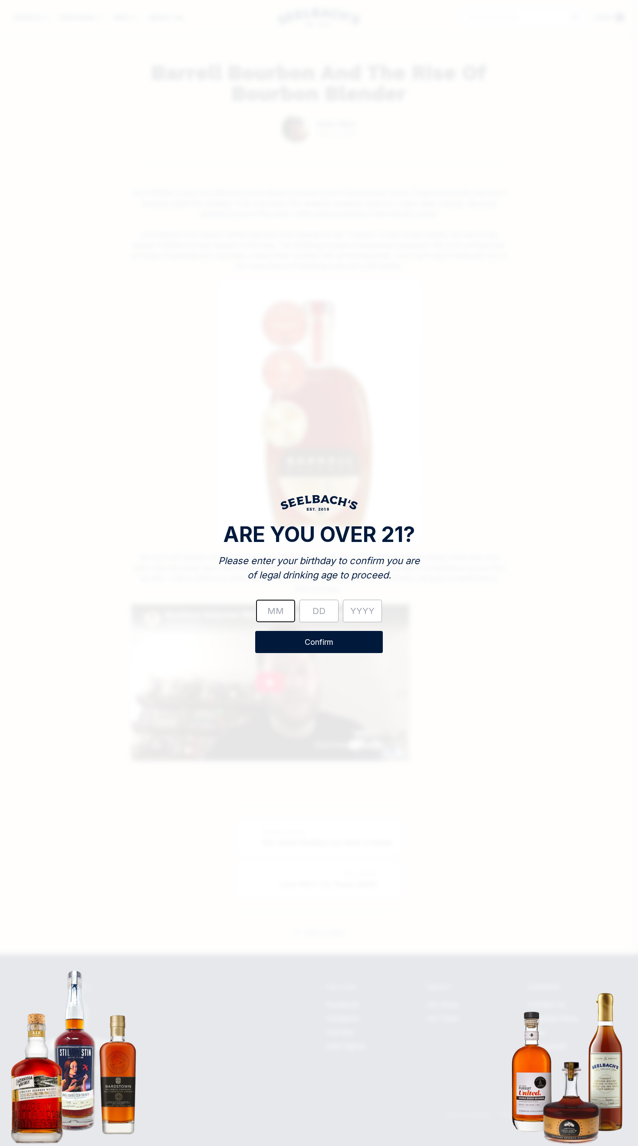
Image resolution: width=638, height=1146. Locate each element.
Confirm (319, 642)
